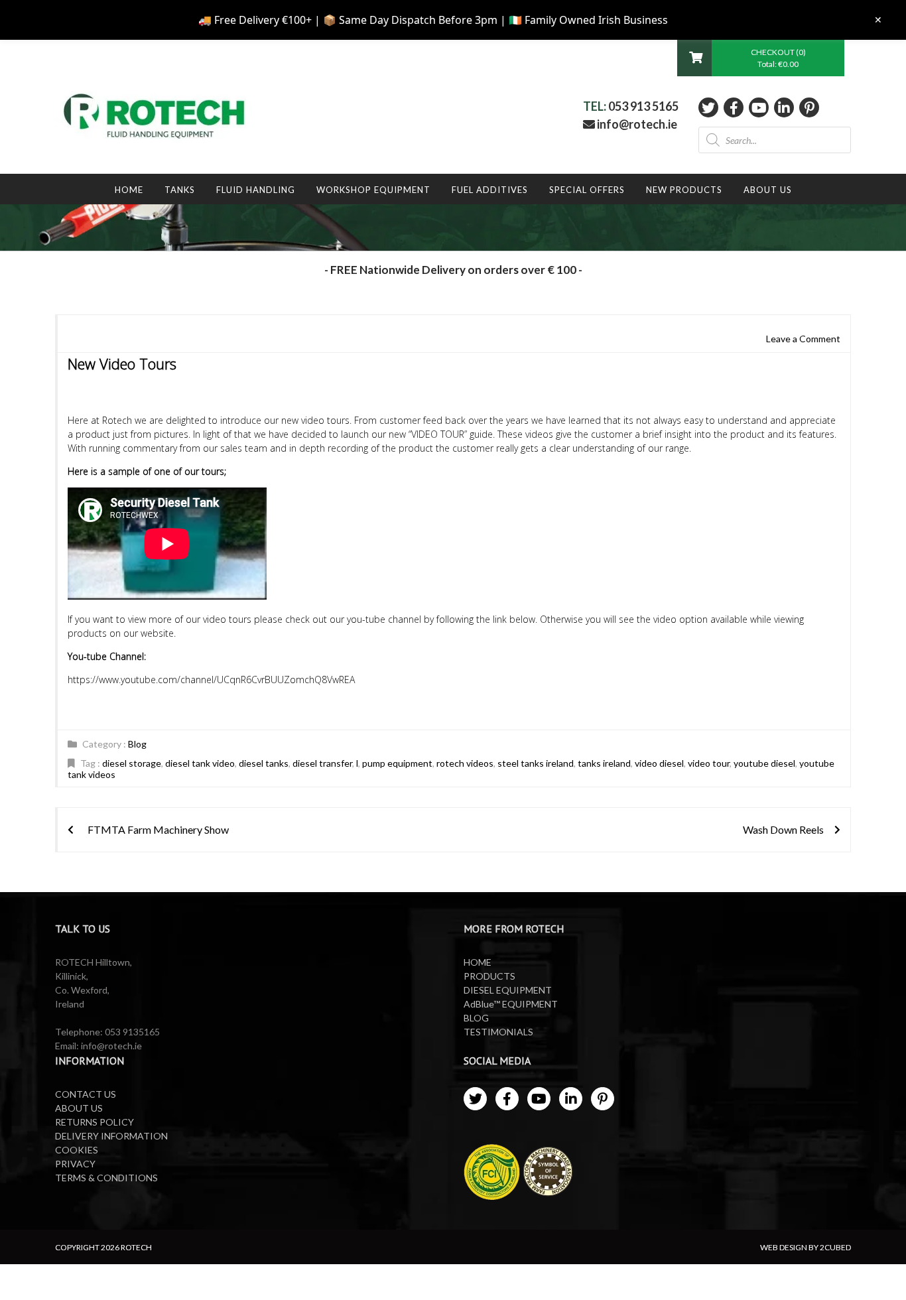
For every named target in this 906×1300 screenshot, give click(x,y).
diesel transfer (322, 763)
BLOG (476, 1017)
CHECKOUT (773, 52)
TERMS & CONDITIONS (106, 1177)
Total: (778, 64)
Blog (137, 743)
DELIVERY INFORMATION (111, 1135)
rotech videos (464, 763)
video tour (709, 763)
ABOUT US (79, 1108)
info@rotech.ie (636, 124)
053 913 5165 (643, 106)
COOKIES (76, 1149)
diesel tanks (264, 763)
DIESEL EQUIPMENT (508, 990)
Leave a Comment (803, 338)
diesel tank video (200, 763)
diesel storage (131, 763)
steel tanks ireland (535, 763)
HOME (477, 962)
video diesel (659, 763)
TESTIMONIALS (498, 1031)
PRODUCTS (489, 976)
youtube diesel (764, 763)
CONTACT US (85, 1094)
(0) (801, 52)
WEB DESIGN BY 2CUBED (805, 1247)
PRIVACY (75, 1163)
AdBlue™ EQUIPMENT (511, 1003)
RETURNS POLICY (94, 1122)
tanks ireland (604, 763)
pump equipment (397, 763)
